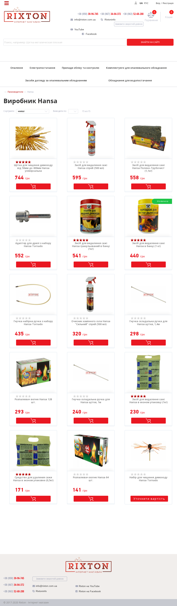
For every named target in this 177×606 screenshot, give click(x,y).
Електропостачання (42, 67)
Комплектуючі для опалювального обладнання (136, 67)
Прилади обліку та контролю (80, 67)
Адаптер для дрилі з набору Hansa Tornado (33, 245)
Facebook (91, 34)
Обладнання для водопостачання (130, 80)
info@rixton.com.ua (85, 19)
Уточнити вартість (149, 499)
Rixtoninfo (110, 19)
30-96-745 (88, 14)
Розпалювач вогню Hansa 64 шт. (91, 479)
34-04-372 (110, 14)
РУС (146, 3)
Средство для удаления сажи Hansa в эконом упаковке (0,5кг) (33, 479)
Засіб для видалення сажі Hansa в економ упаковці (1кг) (148, 401)
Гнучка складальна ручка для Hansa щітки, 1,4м (148, 323)
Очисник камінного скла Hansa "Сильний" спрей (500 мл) (90, 323)
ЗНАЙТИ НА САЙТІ (150, 42)
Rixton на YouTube (89, 586)
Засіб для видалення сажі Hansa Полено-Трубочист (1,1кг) (148, 168)
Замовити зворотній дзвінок (128, 24)
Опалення (16, 67)
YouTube (79, 29)
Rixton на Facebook (90, 591)
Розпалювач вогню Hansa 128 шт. (33, 401)
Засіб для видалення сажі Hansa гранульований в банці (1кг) (91, 246)
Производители (15, 92)
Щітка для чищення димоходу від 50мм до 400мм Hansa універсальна (33, 168)
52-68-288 (133, 14)
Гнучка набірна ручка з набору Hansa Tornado (33, 323)
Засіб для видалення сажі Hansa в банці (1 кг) (148, 245)
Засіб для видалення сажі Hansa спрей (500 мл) (91, 167)
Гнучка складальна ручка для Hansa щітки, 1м (91, 401)
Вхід (165, 3)
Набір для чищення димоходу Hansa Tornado (148, 479)
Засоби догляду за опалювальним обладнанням (56, 80)
